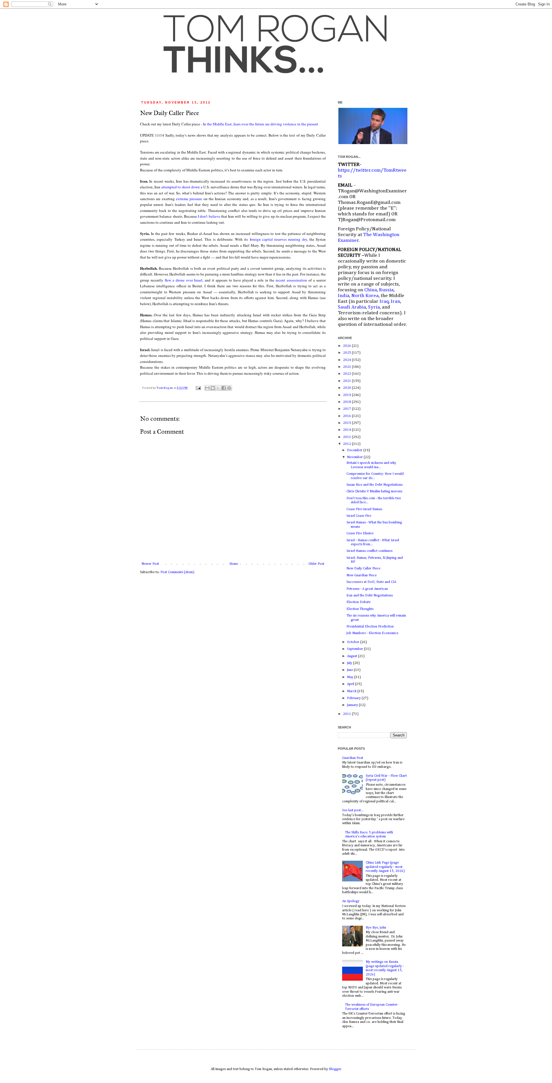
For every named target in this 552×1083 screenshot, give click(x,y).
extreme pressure (189, 198)
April (351, 684)
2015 (347, 423)
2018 (347, 402)
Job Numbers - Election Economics (372, 633)
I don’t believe (209, 216)
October (353, 642)
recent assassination (291, 280)
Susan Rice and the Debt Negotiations (374, 485)
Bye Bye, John (376, 927)
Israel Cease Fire (358, 516)
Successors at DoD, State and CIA (371, 582)
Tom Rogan (164, 387)
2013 (347, 437)
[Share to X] (218, 388)
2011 (347, 714)
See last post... (352, 810)
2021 (347, 381)
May (350, 677)
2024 (347, 360)
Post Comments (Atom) (177, 572)
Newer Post (150, 564)
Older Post (316, 564)
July (350, 663)
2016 (347, 416)
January (353, 705)
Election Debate (358, 602)
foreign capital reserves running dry (278, 239)
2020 (347, 388)
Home (233, 564)
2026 (347, 346)
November (355, 457)
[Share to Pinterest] (229, 388)
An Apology (350, 901)
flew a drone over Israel (184, 280)
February (354, 698)
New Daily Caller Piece (363, 568)
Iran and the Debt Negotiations (369, 595)
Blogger (335, 1069)
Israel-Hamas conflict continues (369, 551)
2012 (347, 444)
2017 (347, 409)
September (355, 649)
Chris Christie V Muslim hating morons (374, 491)
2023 (347, 367)
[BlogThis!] (213, 388)
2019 (347, 395)
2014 (347, 430)
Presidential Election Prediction (370, 626)
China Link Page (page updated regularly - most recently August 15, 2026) (385, 867)
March (352, 691)
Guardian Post (352, 758)
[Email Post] (198, 387)
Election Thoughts (359, 609)
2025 (347, 353)
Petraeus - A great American (367, 589)
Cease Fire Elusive (359, 533)
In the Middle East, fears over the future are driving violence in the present (260, 124)
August (352, 656)
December (355, 450)
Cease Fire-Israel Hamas (364, 509)
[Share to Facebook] (224, 388)
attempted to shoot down (180, 187)
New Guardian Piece (361, 575)
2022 (347, 374)
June (350, 670)
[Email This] (207, 388)
